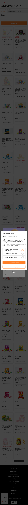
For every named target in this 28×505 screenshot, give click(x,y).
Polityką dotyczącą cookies (12, 240)
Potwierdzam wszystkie (14, 262)
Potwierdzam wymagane (14, 266)
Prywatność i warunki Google (12, 245)
